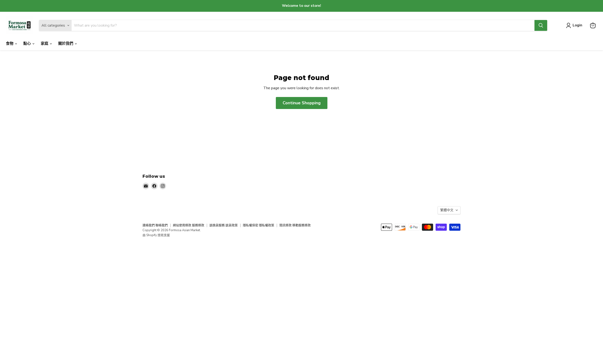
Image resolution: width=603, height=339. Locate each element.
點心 (27, 43)
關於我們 (66, 43)
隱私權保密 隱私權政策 (258, 225)
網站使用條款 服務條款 (188, 225)
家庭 (45, 43)
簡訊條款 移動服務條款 (295, 225)
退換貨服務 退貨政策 (223, 225)
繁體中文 (446, 210)
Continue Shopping (302, 103)
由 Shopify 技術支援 (156, 235)
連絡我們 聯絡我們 (155, 225)
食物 (10, 43)
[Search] (540, 25)
